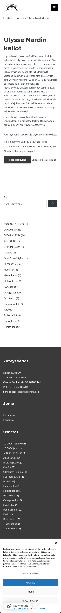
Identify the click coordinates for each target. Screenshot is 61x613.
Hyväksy (30, 582)
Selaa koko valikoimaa (44, 159)
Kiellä (30, 591)
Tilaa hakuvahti (17, 159)
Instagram (9, 415)
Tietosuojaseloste (37, 608)
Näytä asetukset (30, 600)
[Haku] (52, 203)
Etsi (6, 197)
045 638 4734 (20, 386)
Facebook (8, 419)
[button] (56, 542)
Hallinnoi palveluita (29, 573)
